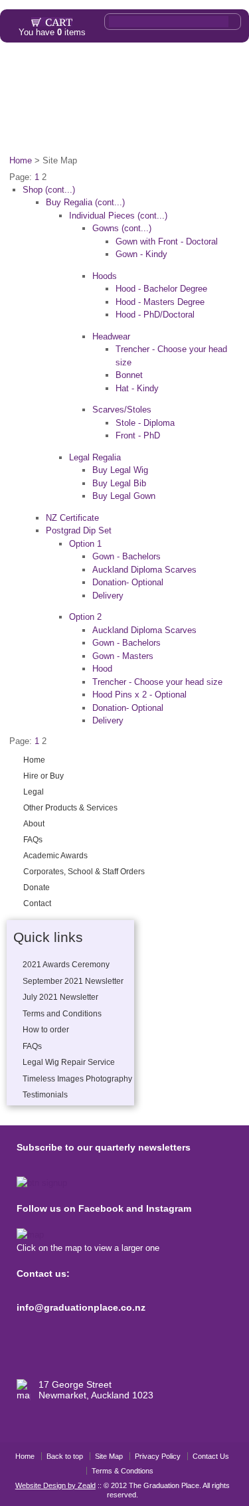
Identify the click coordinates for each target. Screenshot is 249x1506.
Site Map (109, 1456)
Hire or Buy (65, 68)
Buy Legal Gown (123, 496)
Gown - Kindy (141, 254)
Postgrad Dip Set (79, 530)
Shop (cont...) (49, 190)
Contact (219, 128)
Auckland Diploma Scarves (144, 570)
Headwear (111, 336)
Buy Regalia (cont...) (85, 202)
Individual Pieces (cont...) (118, 216)
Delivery (108, 596)
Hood (102, 669)
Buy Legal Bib (119, 483)
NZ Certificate (72, 518)
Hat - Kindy (137, 388)
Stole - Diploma (145, 423)
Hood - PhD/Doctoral (155, 315)
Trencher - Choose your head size (157, 682)
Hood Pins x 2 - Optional (139, 695)
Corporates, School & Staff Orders (84, 128)
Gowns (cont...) (121, 228)
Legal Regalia (95, 457)
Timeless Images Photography (77, 1078)
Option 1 (85, 544)
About (50, 98)
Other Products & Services (183, 68)
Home (21, 68)
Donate (179, 128)
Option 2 (85, 617)
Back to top (64, 1456)
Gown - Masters (122, 656)
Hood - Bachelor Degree (161, 289)
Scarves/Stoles (121, 410)
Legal (108, 68)
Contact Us (211, 1456)
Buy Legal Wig (120, 470)
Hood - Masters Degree (160, 302)
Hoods (104, 276)
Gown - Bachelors (126, 556)
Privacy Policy (158, 1456)
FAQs (93, 98)
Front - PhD (138, 435)
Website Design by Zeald (55, 1485)
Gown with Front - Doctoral (167, 241)
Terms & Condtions (122, 1471)
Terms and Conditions (62, 1013)
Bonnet (129, 375)
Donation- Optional (127, 582)
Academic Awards (161, 98)
